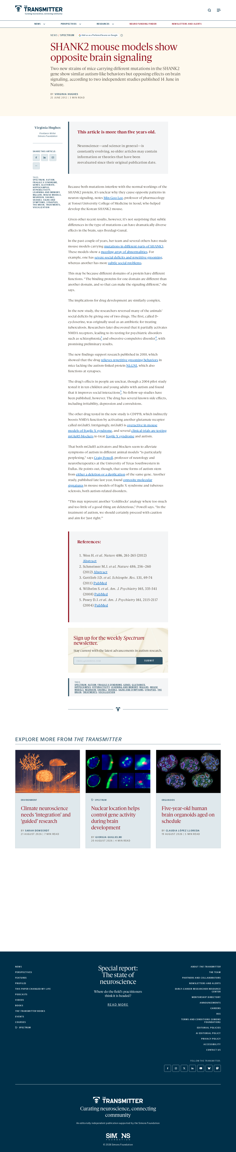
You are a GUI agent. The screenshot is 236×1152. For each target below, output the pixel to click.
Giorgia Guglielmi (108, 837)
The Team (215, 972)
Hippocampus (41, 187)
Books (19, 1005)
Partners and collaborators (201, 978)
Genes (36, 185)
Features (21, 978)
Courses (20, 1022)
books (30, 1011)
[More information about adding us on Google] (121, 35)
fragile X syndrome (120, 436)
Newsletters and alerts (205, 983)
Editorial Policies (209, 1028)
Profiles (20, 983)
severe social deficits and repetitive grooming (128, 257)
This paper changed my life (33, 989)
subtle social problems (124, 263)
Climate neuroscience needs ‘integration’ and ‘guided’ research (46, 815)
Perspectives (69, 24)
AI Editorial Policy (208, 1033)
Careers (215, 1008)
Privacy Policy (211, 1039)
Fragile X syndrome (45, 182)
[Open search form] (209, 10)
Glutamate (48, 185)
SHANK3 (37, 200)
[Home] (118, 1100)
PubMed (100, 583)
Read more (118, 1005)
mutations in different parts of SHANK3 (133, 246)
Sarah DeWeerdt (37, 830)
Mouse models (52, 195)
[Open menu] (219, 10)
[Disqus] (118, 902)
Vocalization (41, 207)
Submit (149, 660)
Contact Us (213, 1050)
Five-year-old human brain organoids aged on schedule (188, 815)
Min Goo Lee (113, 198)
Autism (50, 180)
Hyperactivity (41, 190)
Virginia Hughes (66, 94)
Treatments (53, 205)
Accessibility (212, 1044)
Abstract (90, 561)
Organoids (168, 800)
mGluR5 (37, 195)
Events (19, 1016)
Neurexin (38, 197)
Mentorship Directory (206, 997)
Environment (29, 800)
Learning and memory (46, 192)
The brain (39, 205)
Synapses (52, 202)
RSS (218, 1014)
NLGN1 (131, 366)
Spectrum (67, 35)
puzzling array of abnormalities (124, 252)
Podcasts (21, 994)
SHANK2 (49, 197)
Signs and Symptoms (44, 201)
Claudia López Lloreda (183, 830)
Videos (19, 1000)
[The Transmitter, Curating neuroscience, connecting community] (39, 10)
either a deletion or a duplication (100, 474)
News (37, 24)
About (206, 967)
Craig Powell (103, 458)
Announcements (210, 1003)
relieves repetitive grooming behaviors (129, 360)
